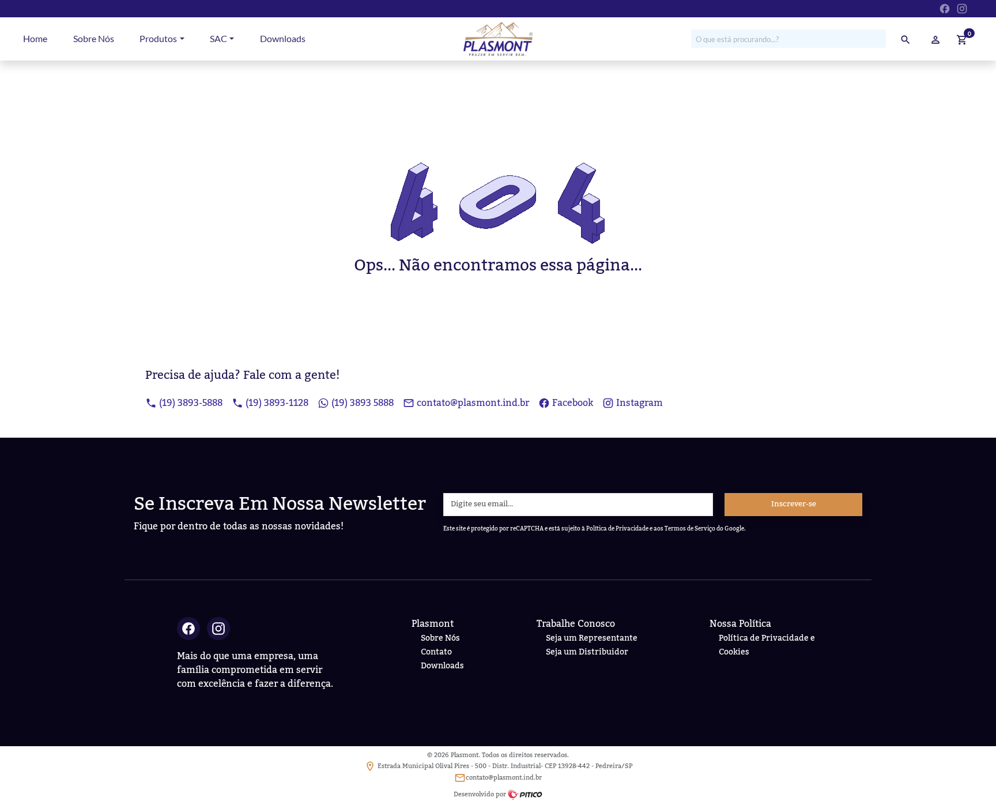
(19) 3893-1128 (277, 403)
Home (35, 38)
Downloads (282, 38)
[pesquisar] (905, 38)
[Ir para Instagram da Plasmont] (962, 7)
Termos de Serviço (690, 528)
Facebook (572, 403)
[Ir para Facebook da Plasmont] (944, 7)
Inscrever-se (793, 503)
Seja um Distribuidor (587, 652)
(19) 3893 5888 (362, 403)
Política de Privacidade (617, 528)
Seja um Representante (591, 638)
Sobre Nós (93, 38)
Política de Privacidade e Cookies (767, 645)
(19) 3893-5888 (190, 403)
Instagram (639, 403)
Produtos (158, 38)
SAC (218, 38)
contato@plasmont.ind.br (473, 403)
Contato (436, 652)
